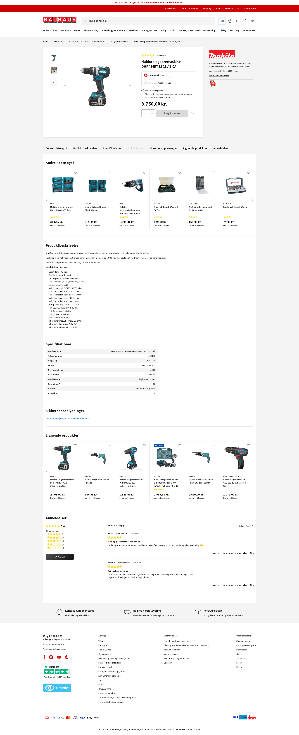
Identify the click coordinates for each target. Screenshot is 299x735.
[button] (60, 557)
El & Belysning (91, 30)
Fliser (239, 662)
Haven (77, 30)
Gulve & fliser (50, 30)
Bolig (163, 30)
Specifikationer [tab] (58, 344)
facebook (44, 657)
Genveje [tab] (102, 635)
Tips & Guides (169, 8)
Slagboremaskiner (119, 41)
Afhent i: (153, 82)
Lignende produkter (195, 148)
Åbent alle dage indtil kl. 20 (77, 615)
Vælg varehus (164, 82)
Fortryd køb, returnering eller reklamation (223, 615)
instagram (51, 657)
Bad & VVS (65, 30)
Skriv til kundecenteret (54, 644)
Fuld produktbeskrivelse (219, 75)
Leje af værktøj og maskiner (177, 641)
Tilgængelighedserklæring (110, 701)
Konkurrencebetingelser (109, 675)
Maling (239, 667)
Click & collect (105, 654)
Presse (101, 684)
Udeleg (222, 30)
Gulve (239, 654)
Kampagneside (243, 641)
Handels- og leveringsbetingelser (114, 658)
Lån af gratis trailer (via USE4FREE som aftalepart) (186, 645)
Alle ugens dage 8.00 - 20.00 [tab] (56, 637)
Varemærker (248, 30)
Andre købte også (56, 148)
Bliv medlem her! (175, 2)
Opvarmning (209, 30)
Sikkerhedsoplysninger (163, 148)
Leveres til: (154, 75)
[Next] (130, 86)
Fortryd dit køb (105, 667)
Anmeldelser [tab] (56, 518)
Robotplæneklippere (246, 645)
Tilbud (182, 8)
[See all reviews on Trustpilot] (57, 670)
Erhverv (218, 8)
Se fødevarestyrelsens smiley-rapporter (117, 697)
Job (238, 8)
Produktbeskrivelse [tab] (62, 245)
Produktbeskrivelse (85, 148)
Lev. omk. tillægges (57, 225)
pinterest (66, 657)
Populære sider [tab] (243, 635)
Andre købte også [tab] (60, 162)
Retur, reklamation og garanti (112, 671)
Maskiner (133, 30)
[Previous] (65, 86)
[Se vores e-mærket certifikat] (57, 688)
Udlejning (206, 8)
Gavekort (168, 662)
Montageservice (171, 654)
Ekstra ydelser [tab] (170, 635)
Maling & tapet (149, 30)
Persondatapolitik (106, 693)
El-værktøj (73, 41)
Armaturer (241, 658)
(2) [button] (63, 534)
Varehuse (193, 8)
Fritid (172, 30)
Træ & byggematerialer (114, 30)
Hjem (45, 41)
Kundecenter (250, 8)
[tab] (116, 526)
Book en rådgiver (172, 649)
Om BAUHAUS (104, 688)
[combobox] (148, 21)
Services (229, 8)
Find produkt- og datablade (176, 658)
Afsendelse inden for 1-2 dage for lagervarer (154, 615)
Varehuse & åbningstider (54, 648)
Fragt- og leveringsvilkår (109, 662)
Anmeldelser (221, 148)
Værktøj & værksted (189, 30)
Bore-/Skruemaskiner (94, 41)
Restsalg (234, 30)
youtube (59, 657)
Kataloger (103, 645)
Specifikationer (112, 148)
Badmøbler (241, 649)
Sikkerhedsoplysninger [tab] (65, 410)
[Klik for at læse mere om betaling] (91, 717)
